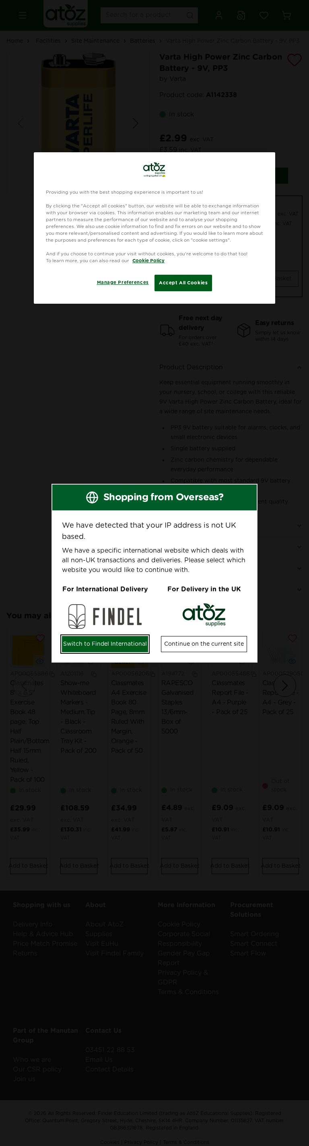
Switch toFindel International (105, 644)
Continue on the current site (204, 644)
